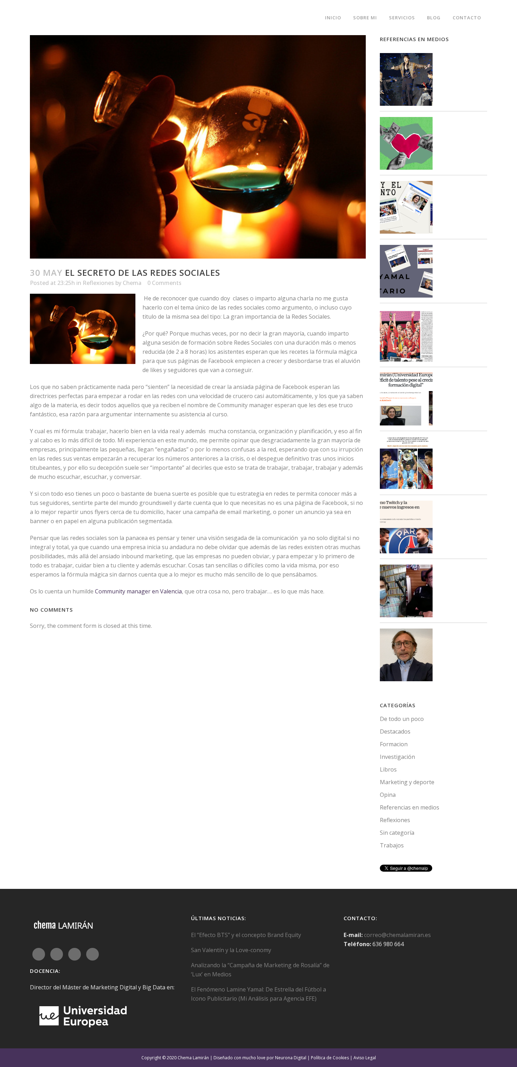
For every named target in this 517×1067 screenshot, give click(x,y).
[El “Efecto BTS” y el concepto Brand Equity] (406, 80)
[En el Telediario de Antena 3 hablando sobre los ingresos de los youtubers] (406, 656)
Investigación (397, 757)
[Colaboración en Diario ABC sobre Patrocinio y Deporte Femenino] (406, 336)
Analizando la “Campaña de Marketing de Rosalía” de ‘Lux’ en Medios (260, 969)
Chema (132, 283)
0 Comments (164, 283)
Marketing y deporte (407, 782)
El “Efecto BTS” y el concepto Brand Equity (246, 935)
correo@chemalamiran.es (397, 935)
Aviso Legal (364, 1058)
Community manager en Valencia (138, 591)
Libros (388, 769)
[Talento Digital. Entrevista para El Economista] (406, 400)
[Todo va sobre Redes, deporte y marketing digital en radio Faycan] (406, 592)
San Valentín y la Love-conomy (231, 950)
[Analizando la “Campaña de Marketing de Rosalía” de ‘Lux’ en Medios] (406, 208)
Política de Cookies (330, 1058)
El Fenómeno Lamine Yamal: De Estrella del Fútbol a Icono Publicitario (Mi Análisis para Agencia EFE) (258, 993)
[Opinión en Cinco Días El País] (406, 528)
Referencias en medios (409, 807)
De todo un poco (402, 719)
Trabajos (392, 845)
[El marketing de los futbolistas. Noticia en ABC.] (406, 464)
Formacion (394, 744)
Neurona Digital (290, 1058)
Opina (388, 795)
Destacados (395, 731)
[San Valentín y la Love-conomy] (406, 144)
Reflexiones (98, 283)
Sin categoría (397, 833)
